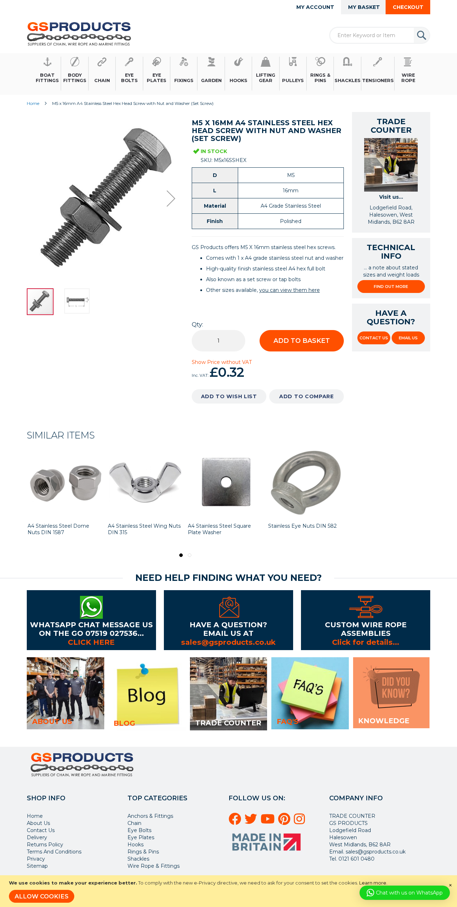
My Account (315, 7)
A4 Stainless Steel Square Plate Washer (219, 529)
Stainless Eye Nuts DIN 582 (302, 526)
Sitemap (37, 866)
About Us (38, 823)
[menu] (228, 74)
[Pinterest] (285, 822)
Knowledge (383, 720)
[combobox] (379, 35)
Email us (408, 337)
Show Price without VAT (222, 362)
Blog (124, 723)
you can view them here (289, 290)
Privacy (36, 859)
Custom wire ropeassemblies (366, 629)
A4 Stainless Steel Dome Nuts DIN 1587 (58, 529)
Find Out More (391, 286)
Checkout (408, 7)
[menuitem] (47, 74)
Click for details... (365, 642)
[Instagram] (300, 822)
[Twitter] (252, 822)
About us (52, 721)
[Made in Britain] (267, 853)
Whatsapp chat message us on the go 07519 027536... (91, 629)
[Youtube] (269, 822)
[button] (171, 198)
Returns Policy (45, 844)
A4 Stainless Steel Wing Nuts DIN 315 (144, 529)
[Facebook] (235, 822)
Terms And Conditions (54, 851)
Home (33, 103)
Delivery (37, 837)
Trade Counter (228, 723)
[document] (229, 891)
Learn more (372, 883)
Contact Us (374, 337)
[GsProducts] (79, 33)
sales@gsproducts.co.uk (228, 642)
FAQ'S (287, 721)
